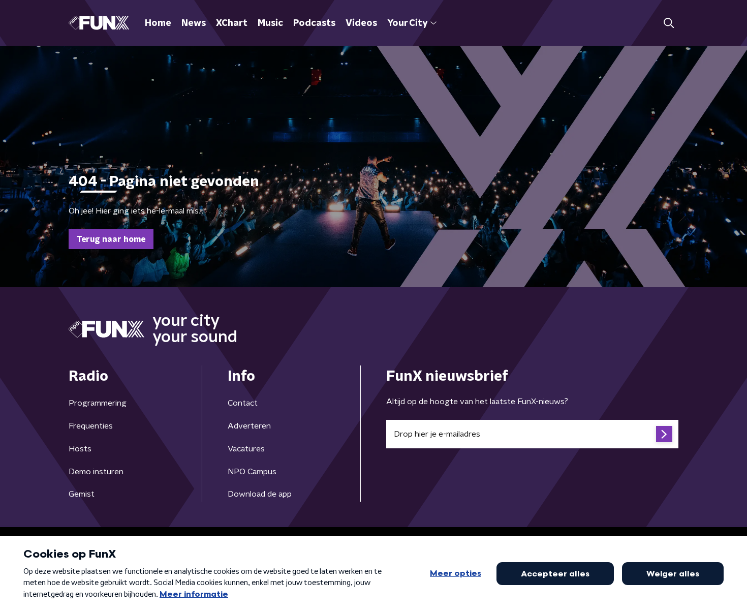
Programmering (98, 403)
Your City (407, 23)
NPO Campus (252, 472)
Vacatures (246, 449)
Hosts (80, 449)
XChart (231, 23)
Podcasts (314, 23)
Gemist (82, 494)
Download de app (260, 494)
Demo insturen (96, 472)
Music (270, 23)
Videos (361, 23)
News (193, 23)
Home (158, 23)
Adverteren (249, 426)
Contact (243, 403)
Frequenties (91, 426)
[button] (668, 23)
